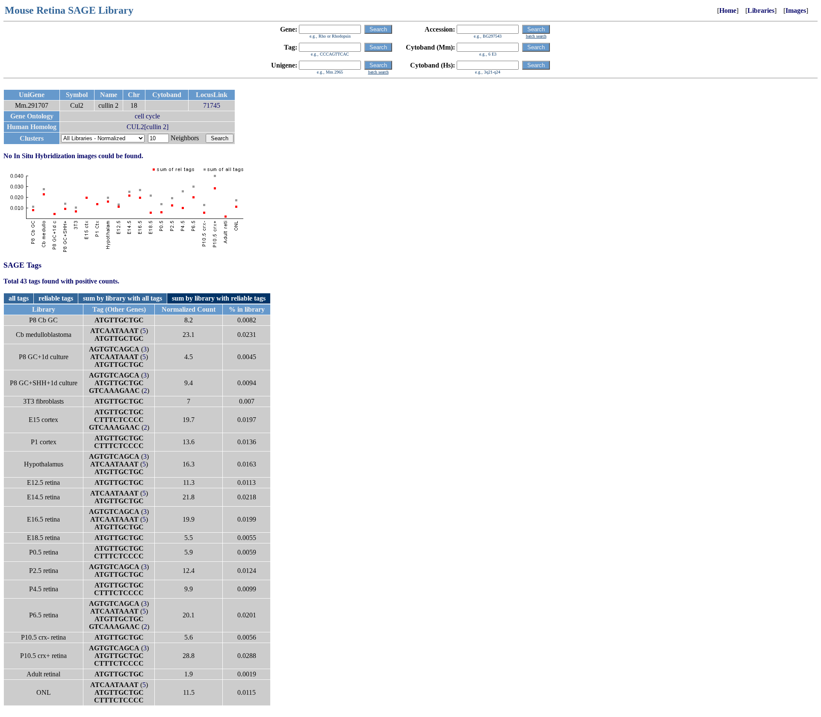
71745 (211, 105)
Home (727, 10)
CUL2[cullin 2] (147, 126)
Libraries (760, 10)
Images (796, 10)
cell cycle (147, 116)
